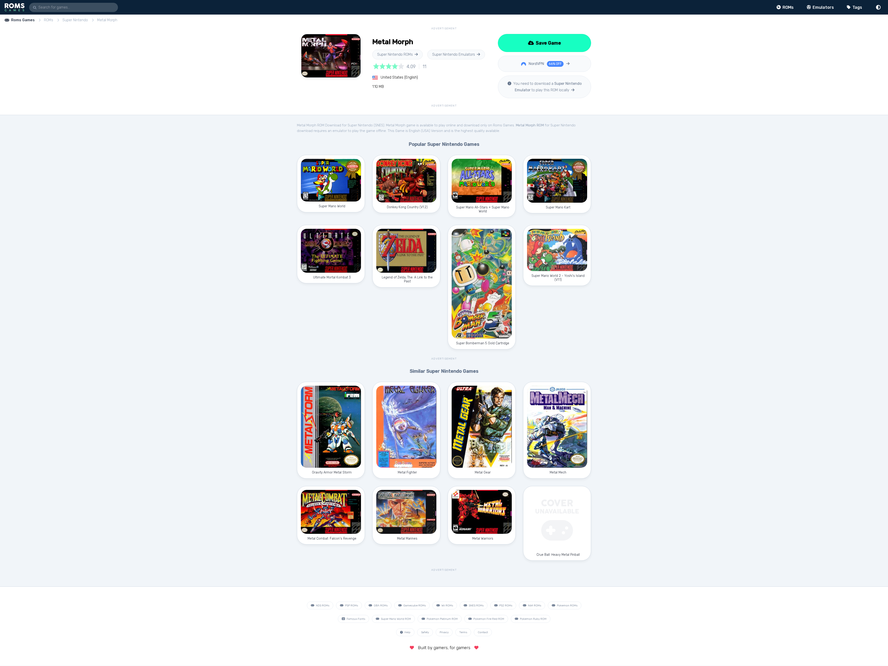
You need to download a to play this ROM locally (547, 86)
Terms (463, 632)
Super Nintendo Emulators (453, 54)
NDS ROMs (322, 605)
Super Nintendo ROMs (395, 54)
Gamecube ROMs (414, 605)
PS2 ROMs (505, 605)
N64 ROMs (534, 605)
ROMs (788, 7)
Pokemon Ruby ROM (532, 618)
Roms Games (23, 20)
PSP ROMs (351, 605)
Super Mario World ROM (395, 618)
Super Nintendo (75, 20)
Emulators (823, 7)
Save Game (548, 43)
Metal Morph (107, 20)
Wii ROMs (447, 605)
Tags (856, 7)
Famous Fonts (355, 618)
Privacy (444, 632)
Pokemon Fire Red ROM (488, 618)
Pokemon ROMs (566, 605)
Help (407, 632)
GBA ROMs (380, 605)
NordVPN (545, 63)
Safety (425, 632)
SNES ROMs (476, 605)
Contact (483, 632)
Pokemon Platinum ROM (442, 618)
